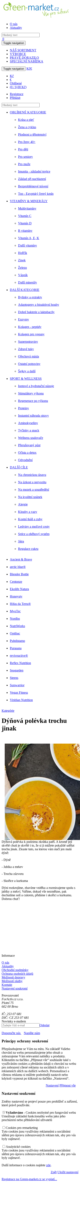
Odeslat (44, 1025)
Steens (14, 678)
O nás (13, 24)
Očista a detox (27, 452)
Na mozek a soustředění (33, 489)
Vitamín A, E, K (28, 238)
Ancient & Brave (21, 559)
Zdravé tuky (26, 349)
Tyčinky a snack (28, 430)
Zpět (54, 1172)
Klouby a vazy (27, 511)
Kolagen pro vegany (31, 334)
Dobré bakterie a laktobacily (36, 312)
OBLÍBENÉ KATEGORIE (28, 112)
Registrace (16, 94)
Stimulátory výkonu (31, 393)
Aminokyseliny (28, 423)
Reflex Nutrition (20, 663)
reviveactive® (19, 655)
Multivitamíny (27, 208)
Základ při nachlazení (32, 179)
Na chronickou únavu (32, 474)
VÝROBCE (18, 54)
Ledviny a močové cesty (34, 526)
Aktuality (16, 27)
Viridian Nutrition (21, 700)
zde (48, 1165)
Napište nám (32, 1033)
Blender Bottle (19, 574)
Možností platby (12, 981)
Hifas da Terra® (20, 604)
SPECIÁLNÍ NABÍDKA (26, 61)
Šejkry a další (26, 371)
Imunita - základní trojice (34, 171)
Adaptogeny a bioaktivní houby (38, 304)
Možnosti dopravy (13, 977)
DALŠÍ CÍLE (19, 467)
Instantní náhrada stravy (33, 415)
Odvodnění (25, 460)
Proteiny (23, 408)
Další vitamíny (27, 245)
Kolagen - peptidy (29, 327)
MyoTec (15, 611)
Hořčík (22, 253)
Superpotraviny (28, 341)
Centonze (16, 581)
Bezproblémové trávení (33, 186)
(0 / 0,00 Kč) (18, 87)
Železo (22, 267)
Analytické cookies (18, 1146)
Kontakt (7, 984)
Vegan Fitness (19, 692)
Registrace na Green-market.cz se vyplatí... (29, 1179)
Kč (28, 68)
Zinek (22, 260)
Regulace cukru (28, 548)
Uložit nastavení (67, 1172)
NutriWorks (17, 626)
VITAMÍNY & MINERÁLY (29, 201)
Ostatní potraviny (29, 364)
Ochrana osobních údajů (17, 973)
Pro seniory (25, 156)
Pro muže (24, 164)
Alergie (23, 504)
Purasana (16, 648)
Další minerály (27, 282)
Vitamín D (25, 223)
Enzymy (23, 319)
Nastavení (52, 1085)
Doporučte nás (11, 1033)
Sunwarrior (17, 685)
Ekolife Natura (19, 589)
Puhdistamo (17, 641)
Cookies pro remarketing (22, 1127)
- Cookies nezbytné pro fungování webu (41, 1112)
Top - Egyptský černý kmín (36, 193)
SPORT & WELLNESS (26, 378)
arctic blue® (18, 567)
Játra (21, 541)
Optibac (15, 633)
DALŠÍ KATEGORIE (24, 290)
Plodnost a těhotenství (32, 134)
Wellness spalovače (30, 438)
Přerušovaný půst (29, 445)
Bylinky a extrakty (30, 297)
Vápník (23, 275)
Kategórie (8, 710)
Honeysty (16, 596)
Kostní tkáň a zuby (30, 519)
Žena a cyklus (27, 127)
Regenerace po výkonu (33, 401)
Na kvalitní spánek (30, 497)
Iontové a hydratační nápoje (36, 386)
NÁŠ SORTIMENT (23, 50)
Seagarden (16, 670)
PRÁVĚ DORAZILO (24, 57)
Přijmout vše (67, 1085)
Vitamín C (24, 216)
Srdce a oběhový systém (33, 534)
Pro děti (23, 149)
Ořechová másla (28, 356)
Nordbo (15, 618)
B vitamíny (25, 230)
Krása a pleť (26, 119)
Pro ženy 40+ (26, 142)
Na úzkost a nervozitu (32, 482)
